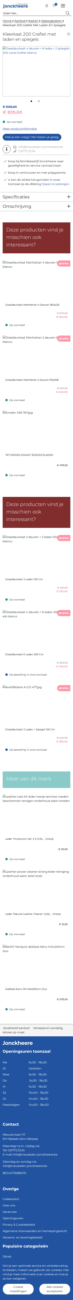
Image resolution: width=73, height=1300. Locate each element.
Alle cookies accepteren (54, 1289)
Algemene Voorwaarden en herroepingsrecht (35, 1231)
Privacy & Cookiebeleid (19, 1224)
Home (7, 21)
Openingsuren (13, 1218)
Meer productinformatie (20, 128)
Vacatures (10, 1212)
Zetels (7, 1256)
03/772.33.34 (26, 151)
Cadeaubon (11, 1199)
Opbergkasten (52, 21)
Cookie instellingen (18, 1289)
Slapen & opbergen (55, 184)
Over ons (9, 1205)
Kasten (33, 21)
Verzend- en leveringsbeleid (22, 1237)
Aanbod (20, 21)
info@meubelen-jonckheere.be (40, 147)
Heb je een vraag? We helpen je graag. (32, 137)
